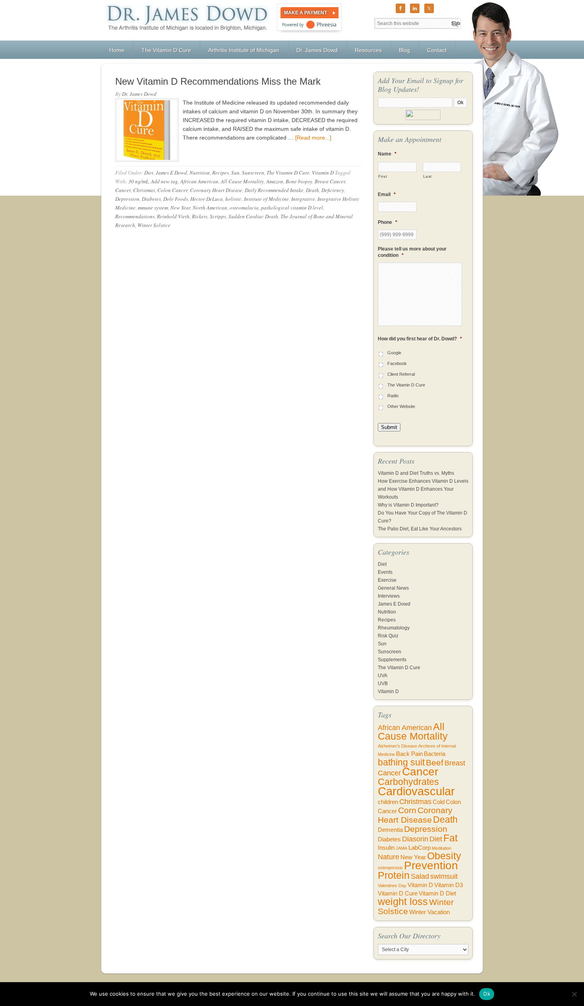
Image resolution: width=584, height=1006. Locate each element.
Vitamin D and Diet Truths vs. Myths (416, 473)
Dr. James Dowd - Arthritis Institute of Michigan (185, 20)
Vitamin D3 (448, 885)
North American (210, 207)
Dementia (390, 830)
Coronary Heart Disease (216, 190)
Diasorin (415, 839)
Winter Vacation (429, 912)
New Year (180, 207)
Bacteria (434, 754)
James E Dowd (171, 172)
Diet (148, 172)
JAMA (401, 848)
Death (312, 190)
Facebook (397, 363)
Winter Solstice (153, 225)
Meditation (441, 848)
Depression (127, 198)
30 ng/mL (138, 181)
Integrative (303, 198)
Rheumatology (394, 628)
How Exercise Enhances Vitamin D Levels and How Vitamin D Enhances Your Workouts (423, 489)
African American (199, 181)
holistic (233, 198)
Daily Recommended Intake (274, 190)
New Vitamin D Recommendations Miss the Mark (218, 81)
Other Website (401, 406)
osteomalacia (244, 207)
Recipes (220, 172)
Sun (235, 172)
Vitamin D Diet (437, 893)
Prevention (431, 865)
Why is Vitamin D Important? (408, 505)
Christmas (144, 190)
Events (385, 572)
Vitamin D (323, 172)
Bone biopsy (299, 181)
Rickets (199, 216)
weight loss (403, 901)
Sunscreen (253, 172)
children (388, 802)
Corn (407, 810)
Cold (439, 802)
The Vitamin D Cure (288, 172)
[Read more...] (313, 137)
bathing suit (401, 762)
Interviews (389, 596)
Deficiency (332, 190)
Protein (394, 875)
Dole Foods (175, 198)
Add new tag (164, 181)
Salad (420, 876)
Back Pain (409, 754)
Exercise (387, 580)
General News (393, 588)
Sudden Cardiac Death (253, 216)
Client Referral (401, 374)
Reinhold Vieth (173, 216)
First (382, 176)
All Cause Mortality (242, 181)
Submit (389, 427)
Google (394, 352)
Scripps (218, 216)
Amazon (274, 181)
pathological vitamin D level (292, 207)
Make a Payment (305, 13)
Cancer (123, 190)
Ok (486, 993)
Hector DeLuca (206, 198)
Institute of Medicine (266, 198)
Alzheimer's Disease (397, 746)
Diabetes (151, 198)
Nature (388, 857)
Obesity (444, 856)
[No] (574, 994)
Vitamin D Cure (398, 893)
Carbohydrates (408, 782)
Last (427, 176)
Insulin (386, 848)
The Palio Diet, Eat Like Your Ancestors (420, 529)
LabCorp (419, 848)
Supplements (392, 659)
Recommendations (135, 216)
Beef (434, 762)
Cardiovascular (416, 791)
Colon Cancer (172, 190)
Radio (392, 395)
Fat (450, 838)
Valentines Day (392, 885)
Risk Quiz (388, 636)
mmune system (153, 207)
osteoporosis (390, 867)
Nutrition (200, 172)
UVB (383, 683)
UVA (382, 675)
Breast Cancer (330, 181)
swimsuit (444, 876)
